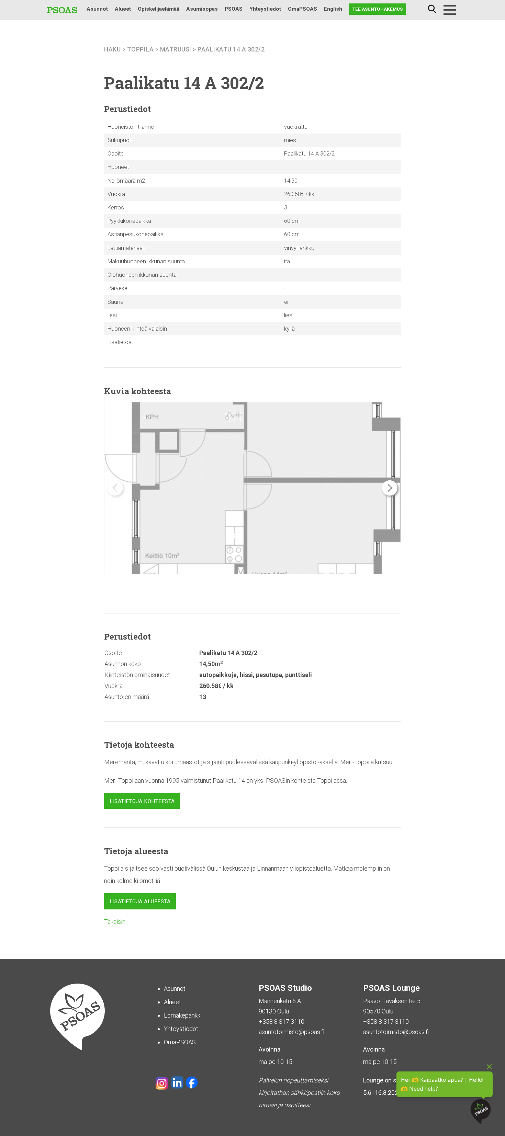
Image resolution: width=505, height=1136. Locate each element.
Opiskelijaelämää (158, 9)
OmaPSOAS (302, 9)
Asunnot (97, 9)
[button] (389, 488)
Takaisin (114, 921)
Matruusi (175, 49)
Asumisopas (202, 9)
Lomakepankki (183, 1015)
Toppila (140, 49)
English (333, 9)
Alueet (123, 9)
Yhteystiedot (265, 9)
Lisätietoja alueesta (140, 901)
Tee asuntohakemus (377, 9)
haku (112, 49)
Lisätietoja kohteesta (142, 801)
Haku (432, 9)
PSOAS (234, 9)
